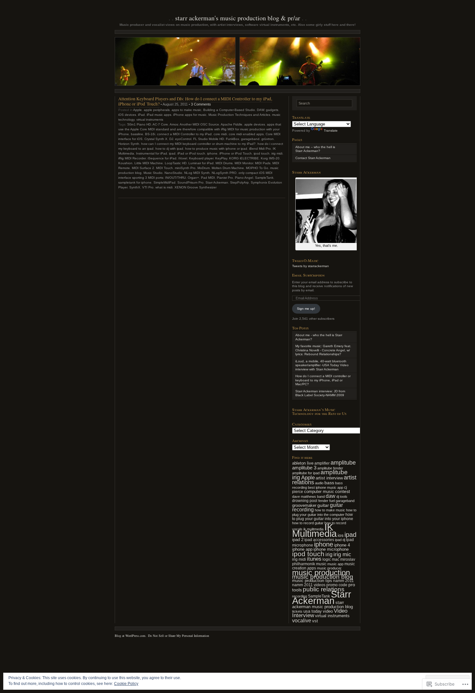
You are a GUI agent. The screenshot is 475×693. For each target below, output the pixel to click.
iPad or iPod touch (191, 153)
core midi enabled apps (246, 134)
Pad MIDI (208, 177)
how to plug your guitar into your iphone (322, 516)
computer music (319, 491)
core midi (220, 134)
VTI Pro (147, 187)
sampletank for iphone (135, 182)
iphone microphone (331, 549)
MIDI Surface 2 (143, 168)
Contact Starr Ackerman (313, 158)
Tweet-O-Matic (305, 260)
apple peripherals (157, 110)
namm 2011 (343, 580)
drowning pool (304, 500)
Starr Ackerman (217, 182)
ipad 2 (297, 539)
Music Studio (153, 173)
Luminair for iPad (201, 163)
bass (329, 482)
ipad (172, 153)
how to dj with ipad (169, 148)
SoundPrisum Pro (190, 182)
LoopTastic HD (175, 163)
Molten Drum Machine (228, 168)
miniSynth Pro (185, 168)
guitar (323, 505)
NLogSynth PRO (224, 173)
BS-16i (150, 134)
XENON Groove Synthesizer (195, 187)
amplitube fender (330, 468)
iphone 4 (342, 545)
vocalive (301, 620)
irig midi (276, 153)
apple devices (254, 124)
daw (330, 496)
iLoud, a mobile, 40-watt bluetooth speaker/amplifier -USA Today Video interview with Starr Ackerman (322, 365)
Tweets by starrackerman (310, 266)
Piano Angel (244, 177)
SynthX (134, 187)
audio (319, 483)
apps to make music (186, 110)
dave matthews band (308, 496)
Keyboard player (201, 158)
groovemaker (304, 505)
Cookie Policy (126, 683)
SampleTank (264, 177)
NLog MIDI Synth (197, 173)
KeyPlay (221, 158)
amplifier (322, 463)
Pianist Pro (225, 177)
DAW (260, 110)
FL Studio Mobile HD (208, 139)
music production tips (312, 580)
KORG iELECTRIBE (244, 158)
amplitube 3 (304, 467)
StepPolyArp (239, 182)
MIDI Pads (262, 163)
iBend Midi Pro (260, 148)
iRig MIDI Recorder (132, 158)
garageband (250, 139)
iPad (141, 114)
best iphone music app (325, 487)
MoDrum (203, 168)
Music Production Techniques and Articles (239, 114)
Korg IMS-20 (270, 158)
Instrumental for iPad (151, 153)
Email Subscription (308, 274)
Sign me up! (306, 308)
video (328, 611)
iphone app (302, 549)
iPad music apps (159, 114)
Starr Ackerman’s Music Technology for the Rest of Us (319, 411)
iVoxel (182, 158)
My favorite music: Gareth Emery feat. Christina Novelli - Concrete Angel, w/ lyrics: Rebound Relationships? (323, 350)
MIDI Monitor (244, 163)
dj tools (341, 496)
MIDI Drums (224, 163)
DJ (171, 139)
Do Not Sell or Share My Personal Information (178, 635)
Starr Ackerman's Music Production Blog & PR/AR (237, 18)
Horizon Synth (128, 144)
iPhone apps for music (189, 114)
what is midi (164, 187)
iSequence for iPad (162, 158)
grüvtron (267, 139)
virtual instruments (149, 119)
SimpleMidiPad (164, 182)
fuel (332, 501)
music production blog (322, 576)
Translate (331, 130)
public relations (323, 589)
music (321, 564)
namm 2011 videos (308, 585)
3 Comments (201, 104)
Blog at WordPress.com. (130, 635)
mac (335, 559)
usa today (312, 611)
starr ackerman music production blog (322, 604)
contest (342, 491)
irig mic (342, 554)
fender (323, 501)
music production (321, 572)
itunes (314, 559)
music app (335, 564)
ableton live (302, 463)
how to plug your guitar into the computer (324, 512)
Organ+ (193, 177)
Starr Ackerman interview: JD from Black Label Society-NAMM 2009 (320, 393)
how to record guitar (307, 523)
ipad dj (340, 540)
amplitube (343, 462)
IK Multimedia (314, 530)
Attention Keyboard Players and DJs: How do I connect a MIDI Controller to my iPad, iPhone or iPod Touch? (195, 101)
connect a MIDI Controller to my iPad (184, 134)
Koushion (125, 163)
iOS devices (127, 114)
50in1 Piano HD (139, 124)
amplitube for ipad (306, 473)
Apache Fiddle (231, 124)
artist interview (329, 478)
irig (328, 554)
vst (315, 620)
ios (340, 535)
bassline (137, 134)
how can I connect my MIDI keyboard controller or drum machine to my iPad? (198, 144)
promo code (336, 585)
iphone (212, 153)
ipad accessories (319, 539)
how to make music (330, 510)
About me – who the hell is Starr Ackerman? (315, 149)
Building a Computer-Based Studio (229, 110)
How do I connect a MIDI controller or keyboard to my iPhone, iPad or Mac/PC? (323, 380)
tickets (297, 611)
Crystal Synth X (155, 139)
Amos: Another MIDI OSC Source (194, 124)
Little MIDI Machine (148, 163)
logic (326, 559)
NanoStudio (173, 173)
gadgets (272, 110)
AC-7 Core (160, 124)
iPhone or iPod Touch (235, 153)
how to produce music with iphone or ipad (216, 148)
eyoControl (183, 139)
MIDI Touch (164, 168)
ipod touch (261, 153)
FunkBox (232, 139)
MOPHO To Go (257, 168)
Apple (137, 110)
